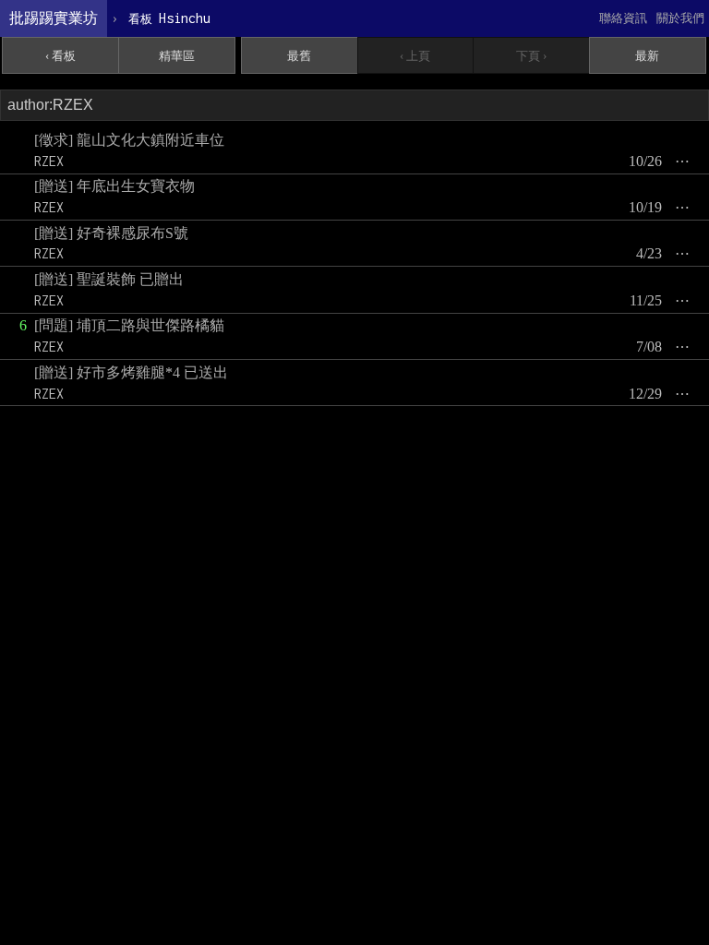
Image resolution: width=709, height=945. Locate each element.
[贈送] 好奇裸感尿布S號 (111, 233)
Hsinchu (169, 18)
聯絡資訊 (623, 18)
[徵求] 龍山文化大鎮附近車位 (129, 140)
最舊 (299, 56)
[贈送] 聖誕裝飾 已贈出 (109, 279)
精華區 (177, 56)
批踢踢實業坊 (53, 18)
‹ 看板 (60, 56)
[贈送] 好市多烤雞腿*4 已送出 (131, 372)
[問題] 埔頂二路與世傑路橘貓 (129, 325)
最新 (647, 56)
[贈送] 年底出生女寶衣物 (114, 186)
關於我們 (680, 18)
